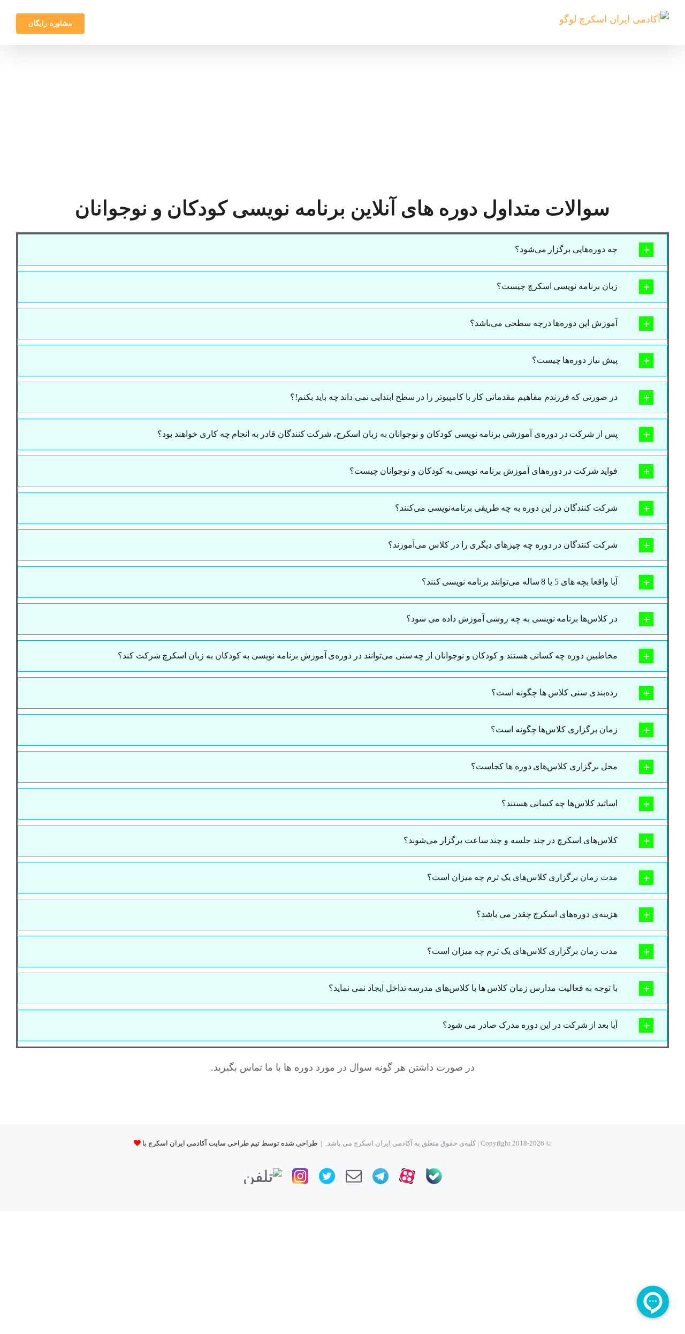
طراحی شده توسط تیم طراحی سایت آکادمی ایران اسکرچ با (229, 1143)
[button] (342, 249)
